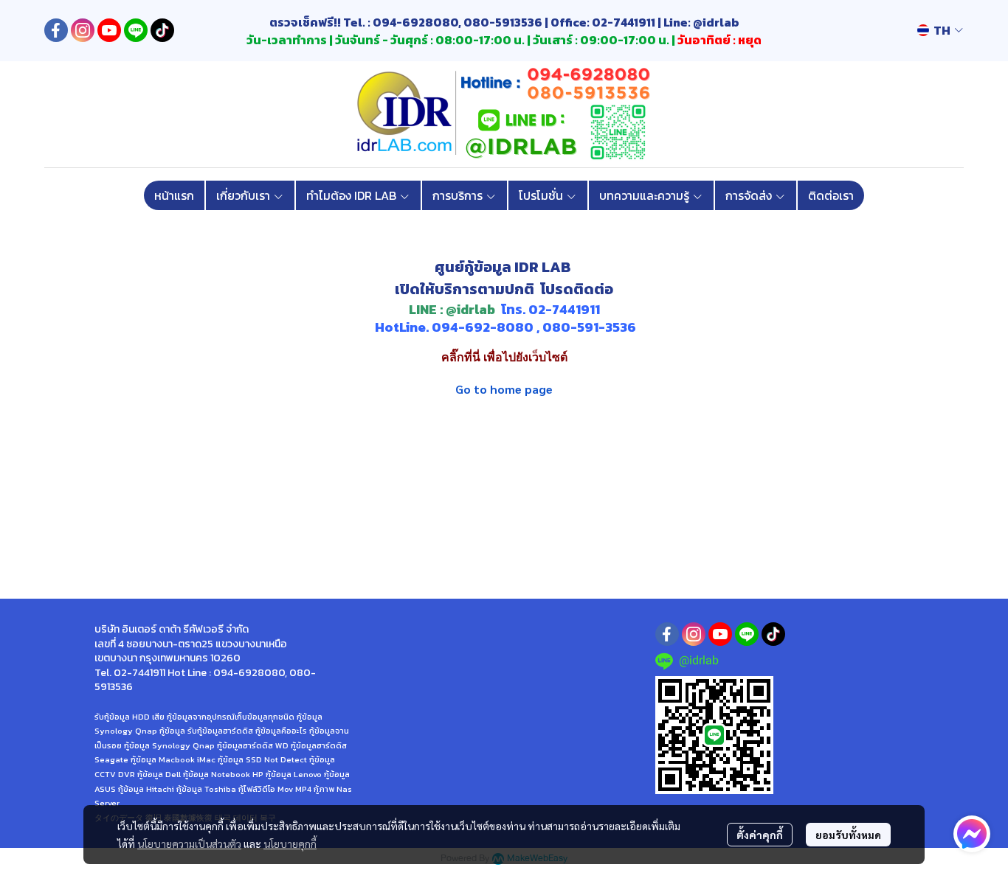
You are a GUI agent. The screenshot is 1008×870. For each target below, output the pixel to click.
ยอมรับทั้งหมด (848, 834)
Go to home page (504, 389)
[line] (136, 30)
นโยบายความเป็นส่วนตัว (189, 843)
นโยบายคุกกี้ (290, 843)
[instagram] (82, 30)
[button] (940, 30)
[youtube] (109, 30)
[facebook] (56, 30)
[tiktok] (162, 30)
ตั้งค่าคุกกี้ (759, 834)
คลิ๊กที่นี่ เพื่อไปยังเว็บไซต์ (504, 357)
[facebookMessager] (972, 834)
